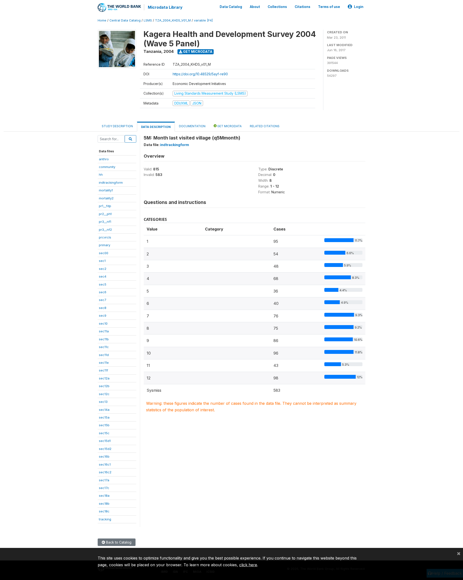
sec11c (104, 347)
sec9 (102, 315)
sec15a (104, 417)
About (255, 7)
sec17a (104, 480)
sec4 (102, 276)
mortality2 (106, 198)
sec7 (102, 300)
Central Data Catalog (125, 20)
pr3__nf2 (105, 229)
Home (102, 20)
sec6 (102, 292)
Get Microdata (197, 51)
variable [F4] (203, 20)
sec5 (102, 284)
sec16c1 (105, 464)
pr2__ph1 (105, 214)
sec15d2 (105, 449)
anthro (104, 159)
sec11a (104, 331)
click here (248, 564)
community (107, 167)
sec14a (104, 410)
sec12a (104, 378)
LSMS (148, 20)
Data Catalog (231, 7)
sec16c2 (105, 472)
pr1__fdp (105, 206)
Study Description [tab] (117, 126)
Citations (302, 7)
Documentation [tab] (192, 126)
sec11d (104, 355)
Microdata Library (165, 7)
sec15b (104, 425)
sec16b (104, 456)
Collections (277, 7)
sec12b (104, 386)
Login (358, 7)
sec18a (104, 495)
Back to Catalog (118, 542)
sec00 (103, 253)
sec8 (102, 308)
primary (104, 245)
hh (101, 174)
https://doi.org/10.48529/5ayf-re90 (200, 74)
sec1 (102, 261)
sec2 (102, 269)
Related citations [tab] (264, 126)
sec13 (103, 402)
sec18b (104, 503)
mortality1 (106, 190)
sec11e (104, 362)
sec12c (104, 394)
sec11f (103, 370)
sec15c (104, 433)
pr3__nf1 (105, 222)
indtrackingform (111, 182)
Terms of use (329, 7)
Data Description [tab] (156, 127)
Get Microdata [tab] (229, 126)
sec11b (104, 339)
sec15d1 (105, 441)
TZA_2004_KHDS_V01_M (173, 20)
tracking (105, 519)
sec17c (104, 488)
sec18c (104, 511)
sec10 (103, 323)
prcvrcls (105, 237)
